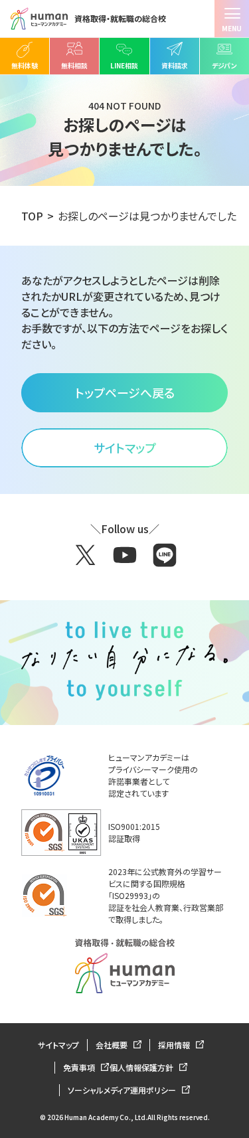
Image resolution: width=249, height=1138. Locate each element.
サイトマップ (58, 1044)
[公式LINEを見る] (165, 555)
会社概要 (112, 1044)
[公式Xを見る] (85, 555)
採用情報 (175, 1044)
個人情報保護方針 (142, 1067)
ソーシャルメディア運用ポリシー (123, 1090)
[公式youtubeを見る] (125, 555)
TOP (32, 216)
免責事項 (80, 1067)
